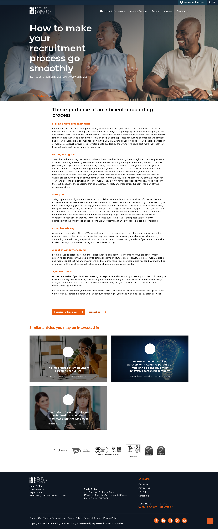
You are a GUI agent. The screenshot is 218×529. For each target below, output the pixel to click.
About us (143, 484)
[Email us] (214, 2)
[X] (177, 520)
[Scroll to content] (214, 88)
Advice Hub (144, 488)
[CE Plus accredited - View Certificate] (161, 450)
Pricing (155, 11)
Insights (168, 11)
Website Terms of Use (54, 518)
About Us (105, 11)
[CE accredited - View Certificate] (149, 450)
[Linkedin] (163, 520)
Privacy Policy (110, 518)
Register (200, 2)
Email (163, 504)
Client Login (189, 2)
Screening (119, 11)
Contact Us (182, 11)
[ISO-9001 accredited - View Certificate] (108, 450)
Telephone (145, 504)
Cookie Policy (75, 518)
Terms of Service (92, 518)
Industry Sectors (138, 11)
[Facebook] (156, 520)
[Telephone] (210, 2)
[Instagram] (170, 520)
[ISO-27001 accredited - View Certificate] (133, 450)
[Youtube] (184, 520)
